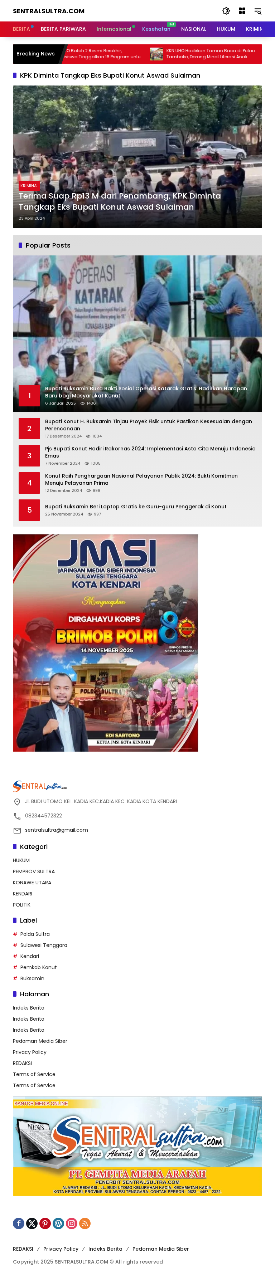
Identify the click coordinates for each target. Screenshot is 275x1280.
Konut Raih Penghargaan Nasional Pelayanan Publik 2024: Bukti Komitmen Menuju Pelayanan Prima (141, 480)
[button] (226, 10)
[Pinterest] (45, 1223)
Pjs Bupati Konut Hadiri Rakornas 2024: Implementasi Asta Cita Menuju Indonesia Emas (150, 452)
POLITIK (21, 904)
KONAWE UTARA (32, 882)
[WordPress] (58, 1223)
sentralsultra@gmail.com (56, 830)
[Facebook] (18, 1223)
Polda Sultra (35, 934)
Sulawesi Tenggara (43, 945)
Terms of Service (34, 1074)
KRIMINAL (29, 186)
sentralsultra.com (49, 10)
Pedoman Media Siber (40, 1041)
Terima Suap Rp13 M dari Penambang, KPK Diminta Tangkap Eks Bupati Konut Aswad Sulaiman (120, 201)
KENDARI (22, 893)
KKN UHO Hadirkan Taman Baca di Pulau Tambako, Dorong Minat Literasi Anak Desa (172, 54)
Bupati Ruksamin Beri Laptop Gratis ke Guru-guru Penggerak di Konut (136, 506)
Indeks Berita (28, 1007)
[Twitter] (32, 1223)
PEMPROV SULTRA (34, 871)
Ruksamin (32, 978)
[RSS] (85, 1223)
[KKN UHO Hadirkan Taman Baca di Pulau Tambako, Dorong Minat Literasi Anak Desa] (117, 54)
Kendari (29, 956)
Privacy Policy (30, 1052)
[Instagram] (71, 1223)
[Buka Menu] (242, 10)
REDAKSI (22, 1063)
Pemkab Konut (38, 967)
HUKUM (21, 860)
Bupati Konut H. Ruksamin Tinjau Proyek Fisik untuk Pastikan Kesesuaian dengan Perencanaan (148, 425)
